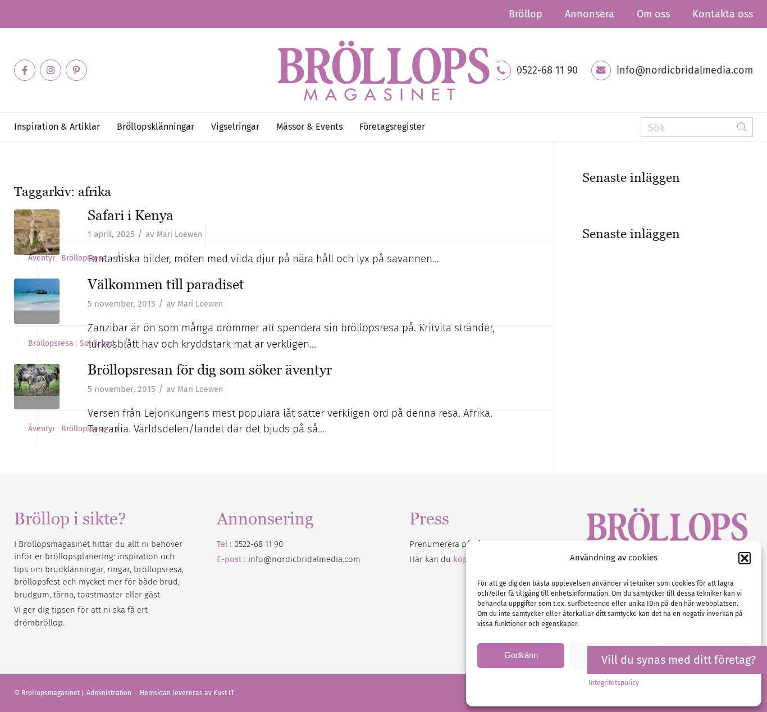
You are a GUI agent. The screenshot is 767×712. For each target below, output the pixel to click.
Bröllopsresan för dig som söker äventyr (210, 369)
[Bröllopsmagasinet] (383, 70)
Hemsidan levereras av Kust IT (187, 693)
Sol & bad (97, 344)
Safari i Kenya (131, 215)
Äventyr (41, 258)
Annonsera (589, 14)
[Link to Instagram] (50, 70)
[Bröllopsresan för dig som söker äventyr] (37, 386)
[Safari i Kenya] (37, 232)
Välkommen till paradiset (166, 284)
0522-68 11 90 (547, 70)
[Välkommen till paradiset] (37, 301)
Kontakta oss (722, 14)
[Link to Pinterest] (76, 70)
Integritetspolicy (613, 683)
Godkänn (521, 655)
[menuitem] (525, 14)
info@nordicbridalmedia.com (685, 70)
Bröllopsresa (84, 258)
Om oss (653, 14)
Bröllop (525, 14)
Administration (109, 693)
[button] (744, 558)
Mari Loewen (179, 234)
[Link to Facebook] (24, 70)
